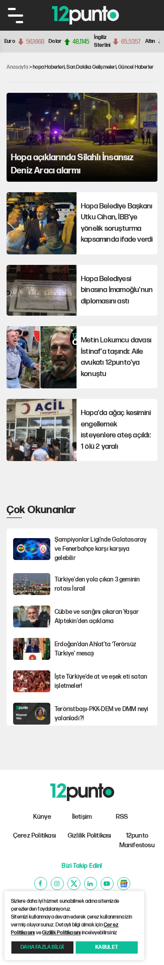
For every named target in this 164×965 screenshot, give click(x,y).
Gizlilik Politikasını (61, 933)
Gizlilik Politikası (90, 835)
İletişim (82, 817)
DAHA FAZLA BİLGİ (42, 947)
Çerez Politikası (34, 835)
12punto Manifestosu (137, 840)
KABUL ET (106, 947)
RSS (122, 817)
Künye (42, 817)
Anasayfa (17, 67)
